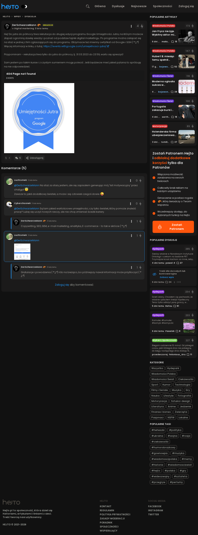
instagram (155, 510)
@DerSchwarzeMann (26, 185)
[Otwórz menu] (131, 26)
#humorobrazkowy (163, 447)
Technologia (182, 384)
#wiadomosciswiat (180, 464)
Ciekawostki (185, 379)
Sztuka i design (180, 401)
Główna (100, 6)
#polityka (175, 430)
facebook (154, 506)
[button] (39, 118)
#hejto (155, 470)
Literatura (157, 406)
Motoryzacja (159, 401)
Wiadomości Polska (163, 373)
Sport (154, 384)
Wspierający (108, 530)
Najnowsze (139, 6)
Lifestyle (169, 395)
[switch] (24, 6)
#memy (187, 459)
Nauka (155, 395)
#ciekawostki (159, 441)
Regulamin (107, 510)
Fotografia (184, 395)
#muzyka (178, 453)
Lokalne (183, 417)
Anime (172, 406)
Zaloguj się (186, 6)
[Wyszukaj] (88, 6)
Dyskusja (30, 16)
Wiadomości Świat (162, 379)
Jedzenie (185, 406)
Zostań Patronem (177, 227)
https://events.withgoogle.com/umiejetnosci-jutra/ (75, 46)
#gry (183, 470)
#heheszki (158, 430)
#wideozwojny (160, 476)
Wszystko (157, 368)
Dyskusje (118, 6)
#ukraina (157, 435)
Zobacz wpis (167, 277)
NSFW (171, 417)
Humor (166, 384)
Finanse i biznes (161, 412)
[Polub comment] (140, 180)
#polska (170, 470)
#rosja (186, 435)
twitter (153, 514)
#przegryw (158, 482)
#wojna (172, 435)
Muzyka (176, 390)
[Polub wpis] (142, 26)
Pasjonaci (157, 417)
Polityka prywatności (115, 514)
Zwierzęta (181, 412)
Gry (188, 390)
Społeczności (162, 6)
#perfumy (176, 482)
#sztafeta (180, 476)
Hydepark (173, 368)
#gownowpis (159, 453)
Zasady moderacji (112, 518)
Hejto (6, 16)
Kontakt (105, 506)
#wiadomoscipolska (164, 459)
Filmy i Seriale (159, 390)
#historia (157, 464)
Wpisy (17, 16)
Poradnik (106, 522)
